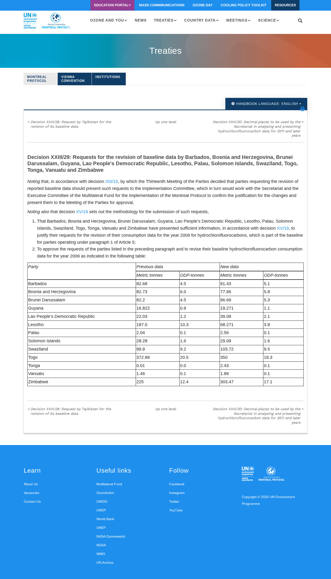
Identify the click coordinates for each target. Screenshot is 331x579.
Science (267, 20)
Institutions (107, 77)
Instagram (177, 493)
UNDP (101, 510)
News (141, 20)
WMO (100, 554)
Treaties (163, 20)
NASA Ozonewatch (110, 536)
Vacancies (31, 493)
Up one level (165, 122)
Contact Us (32, 501)
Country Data (200, 20)
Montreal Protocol (37, 79)
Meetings (236, 20)
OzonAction (105, 493)
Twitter (174, 501)
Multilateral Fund (109, 484)
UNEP (101, 528)
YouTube (176, 510)
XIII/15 (111, 181)
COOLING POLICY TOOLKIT (244, 5)
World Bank (105, 519)
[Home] (47, 21)
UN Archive (104, 562)
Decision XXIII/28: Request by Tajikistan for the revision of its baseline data (69, 124)
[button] (302, 108)
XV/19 (82, 211)
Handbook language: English (267, 104)
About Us (31, 484)
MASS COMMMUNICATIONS (161, 5)
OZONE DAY (203, 5)
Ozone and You (107, 20)
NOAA (101, 545)
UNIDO (101, 501)
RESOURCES (285, 5)
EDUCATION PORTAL (111, 5)
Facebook (176, 484)
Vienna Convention (73, 79)
